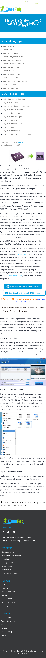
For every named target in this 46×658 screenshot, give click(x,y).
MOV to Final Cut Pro (11, 46)
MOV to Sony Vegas (10, 53)
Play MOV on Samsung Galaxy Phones (17, 134)
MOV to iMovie (8, 50)
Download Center (30, 3)
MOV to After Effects (11, 67)
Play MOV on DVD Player (12, 116)
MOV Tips (35, 502)
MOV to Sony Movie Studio (13, 57)
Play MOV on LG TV (10, 127)
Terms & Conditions (9, 621)
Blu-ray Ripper (7, 562)
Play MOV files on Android (13, 109)
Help (3, 585)
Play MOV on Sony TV (11, 120)
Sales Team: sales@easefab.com (18, 537)
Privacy (4, 628)
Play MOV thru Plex (10, 102)
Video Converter (22, 254)
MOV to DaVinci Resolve (12, 74)
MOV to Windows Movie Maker (15, 81)
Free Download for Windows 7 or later (25, 286)
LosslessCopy (6, 566)
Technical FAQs (7, 599)
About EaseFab (7, 617)
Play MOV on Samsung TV (13, 124)
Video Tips (22, 502)
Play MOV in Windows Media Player (17, 106)
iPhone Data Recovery (10, 573)
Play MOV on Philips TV (12, 131)
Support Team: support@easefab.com (20, 540)
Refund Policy (6, 631)
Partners (4, 635)
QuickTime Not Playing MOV (14, 99)
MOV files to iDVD (10, 85)
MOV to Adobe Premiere (12, 60)
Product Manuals (8, 602)
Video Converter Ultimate (11, 555)
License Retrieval (8, 592)
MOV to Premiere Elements (13, 64)
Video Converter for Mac (12, 276)
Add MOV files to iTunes (12, 113)
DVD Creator (6, 569)
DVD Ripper (5, 559)
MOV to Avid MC (9, 71)
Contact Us (5, 624)
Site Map (4, 606)
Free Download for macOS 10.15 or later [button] (24, 293)
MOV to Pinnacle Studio (12, 78)
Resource (10, 502)
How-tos (4, 588)
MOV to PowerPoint (10, 88)
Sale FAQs (5, 595)
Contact (41, 3)
